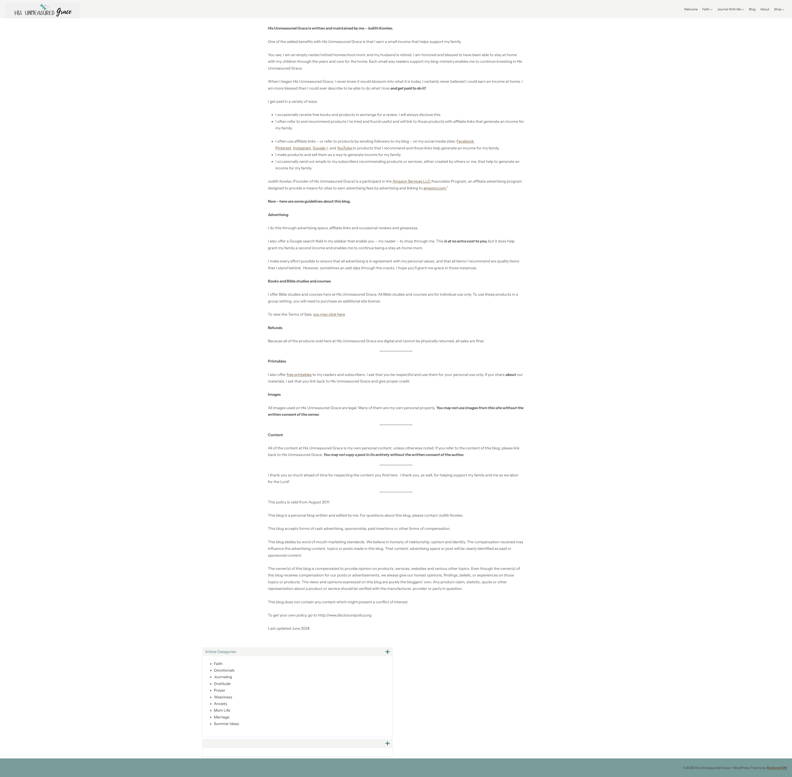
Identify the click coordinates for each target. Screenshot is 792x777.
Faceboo (464, 141)
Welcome (691, 9)
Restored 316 (777, 768)
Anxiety (220, 703)
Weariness (223, 697)
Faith (218, 663)
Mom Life (222, 710)
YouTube (345, 148)
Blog (752, 9)
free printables (299, 374)
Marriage (221, 717)
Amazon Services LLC (411, 181)
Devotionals (224, 670)
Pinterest (283, 148)
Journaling (223, 677)
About (764, 9)
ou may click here (330, 314)
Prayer (219, 690)
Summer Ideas (226, 724)
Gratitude (222, 683)
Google (319, 148)
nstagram (302, 148)
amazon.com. (434, 188)
